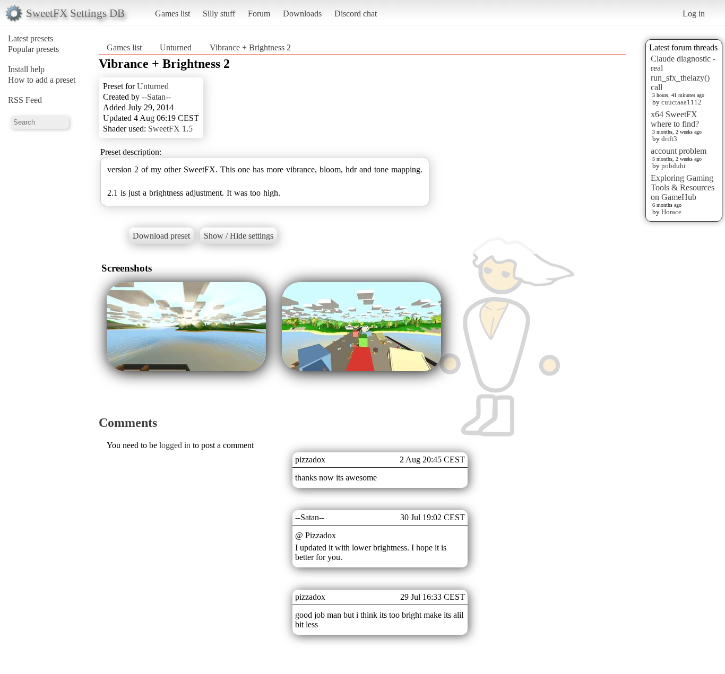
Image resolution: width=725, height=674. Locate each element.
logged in (175, 445)
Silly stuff (219, 13)
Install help (26, 69)
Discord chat (355, 13)
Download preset (161, 235)
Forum (259, 13)
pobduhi (673, 166)
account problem (678, 150)
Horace (671, 212)
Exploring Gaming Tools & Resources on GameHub (682, 187)
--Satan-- (156, 96)
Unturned (176, 47)
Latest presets (30, 38)
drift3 (669, 139)
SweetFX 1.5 (170, 128)
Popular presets (33, 49)
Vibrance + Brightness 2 (250, 47)
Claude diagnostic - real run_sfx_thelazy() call (683, 73)
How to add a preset (41, 79)
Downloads (302, 13)
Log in (694, 13)
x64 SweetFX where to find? (675, 119)
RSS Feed (25, 99)
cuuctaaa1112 (681, 102)
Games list (172, 13)
